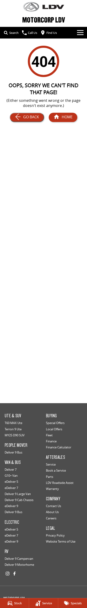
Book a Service (56, 470)
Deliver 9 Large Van (18, 494)
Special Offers (55, 423)
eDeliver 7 (11, 488)
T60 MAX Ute (13, 423)
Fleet (49, 435)
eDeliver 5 (11, 481)
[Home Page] (43, 7)
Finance (51, 441)
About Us (52, 512)
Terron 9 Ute (13, 429)
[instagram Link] (7, 573)
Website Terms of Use (60, 541)
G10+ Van (11, 475)
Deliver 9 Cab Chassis (19, 500)
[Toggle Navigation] (80, 33)
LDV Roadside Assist (60, 483)
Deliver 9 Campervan (19, 559)
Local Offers (54, 429)
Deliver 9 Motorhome (19, 565)
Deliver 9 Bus (13, 452)
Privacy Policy (55, 535)
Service (51, 464)
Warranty (52, 489)
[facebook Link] (14, 573)
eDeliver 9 (11, 506)
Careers (51, 518)
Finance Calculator (58, 447)
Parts (49, 477)
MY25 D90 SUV (15, 435)
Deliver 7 (10, 469)
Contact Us (53, 506)
